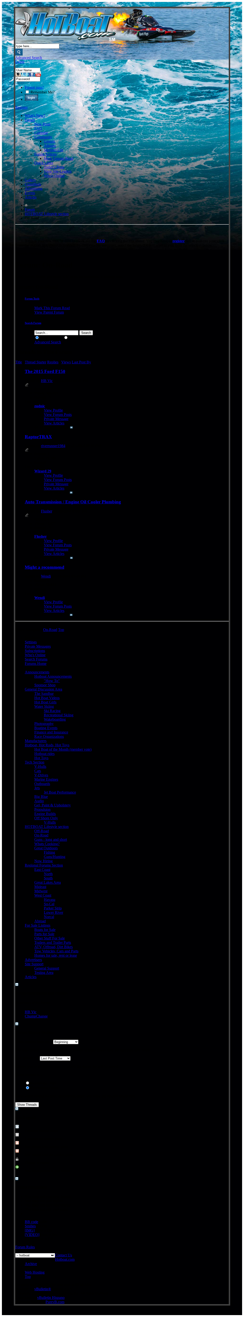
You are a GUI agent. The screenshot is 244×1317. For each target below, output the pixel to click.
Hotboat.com (65, 1259)
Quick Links (43, 163)
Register (21, 107)
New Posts (42, 124)
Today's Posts (54, 167)
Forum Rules (25, 1247)
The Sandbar (44, 694)
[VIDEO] (32, 1235)
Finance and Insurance (51, 732)
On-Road (41, 835)
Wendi (46, 576)
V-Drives (41, 775)
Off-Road (41, 831)
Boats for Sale (45, 930)
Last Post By (81, 362)
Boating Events (45, 728)
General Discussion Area (43, 689)
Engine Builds (45, 814)
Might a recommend (44, 567)
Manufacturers (35, 741)
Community (43, 137)
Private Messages (38, 646)
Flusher (46, 511)
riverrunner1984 (53, 446)
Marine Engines (46, 779)
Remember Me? (42, 92)
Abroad (40, 921)
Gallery (30, 180)
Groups (49, 141)
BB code (31, 1222)
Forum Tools (32, 298)
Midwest (40, 891)
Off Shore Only (46, 818)
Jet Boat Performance (60, 792)
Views (66, 362)
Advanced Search (28, 58)
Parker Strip (53, 908)
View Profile (53, 410)
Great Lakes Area (47, 882)
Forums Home (35, 663)
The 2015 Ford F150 (45, 371)
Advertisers (33, 960)
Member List (53, 150)
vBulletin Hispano (51, 1298)
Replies (52, 362)
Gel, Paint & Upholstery (52, 805)
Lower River (53, 912)
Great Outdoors (46, 848)
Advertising (33, 188)
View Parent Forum (49, 312)
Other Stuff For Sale (49, 938)
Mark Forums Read (58, 158)
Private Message (56, 419)
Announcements (37, 672)
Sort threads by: (27, 1058)
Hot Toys (41, 758)
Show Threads (50, 338)
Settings (31, 642)
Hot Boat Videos (47, 698)
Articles (30, 197)
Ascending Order (43, 1083)
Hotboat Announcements (53, 676)
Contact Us (63, 1255)
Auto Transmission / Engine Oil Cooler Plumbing (73, 501)
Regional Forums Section (44, 865)
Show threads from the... (33, 1042)
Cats (37, 771)
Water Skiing (44, 706)
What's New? (35, 116)
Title (18, 362)
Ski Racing (52, 711)
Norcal (49, 917)
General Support (46, 968)
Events (30, 193)
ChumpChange (36, 1016)
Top (61, 630)
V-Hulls (40, 766)
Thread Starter (35, 362)
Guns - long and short (50, 839)
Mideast (40, 887)
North (48, 874)
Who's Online (54, 176)
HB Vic (47, 381)
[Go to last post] (71, 427)
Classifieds (33, 184)
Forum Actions (45, 154)
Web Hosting (35, 1272)
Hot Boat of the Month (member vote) (63, 749)
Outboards (42, 784)
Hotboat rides (44, 754)
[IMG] (30, 1230)
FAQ (38, 128)
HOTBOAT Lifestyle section (47, 214)
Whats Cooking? (47, 844)
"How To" (52, 681)
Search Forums (36, 659)
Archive (31, 1264)
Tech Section (34, 762)
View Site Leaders (57, 171)
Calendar (41, 133)
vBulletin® (42, 1289)
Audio (39, 801)
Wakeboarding (55, 719)
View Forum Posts (58, 415)
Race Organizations (49, 736)
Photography (44, 724)
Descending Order (44, 1088)
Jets (37, 788)
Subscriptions (35, 651)
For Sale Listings (37, 925)
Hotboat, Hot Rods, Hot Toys (47, 745)
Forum (30, 120)
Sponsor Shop (45, 685)
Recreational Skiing (58, 715)
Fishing (49, 852)
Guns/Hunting (54, 857)
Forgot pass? (34, 87)
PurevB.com (55, 1302)
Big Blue (41, 797)
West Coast (42, 895)
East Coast (42, 870)
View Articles (54, 423)
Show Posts (77, 338)
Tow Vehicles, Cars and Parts (56, 951)
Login (19, 62)
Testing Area (43, 973)
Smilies (30, 1226)
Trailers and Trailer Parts (52, 942)
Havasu (49, 900)
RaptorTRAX (38, 436)
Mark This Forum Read (52, 308)
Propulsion (42, 809)
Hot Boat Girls (45, 702)
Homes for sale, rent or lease (55, 955)
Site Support (34, 964)
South (48, 878)
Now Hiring (43, 861)
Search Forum (33, 322)
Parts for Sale (44, 934)
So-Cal (49, 904)
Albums (50, 146)
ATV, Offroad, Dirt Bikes (53, 947)
